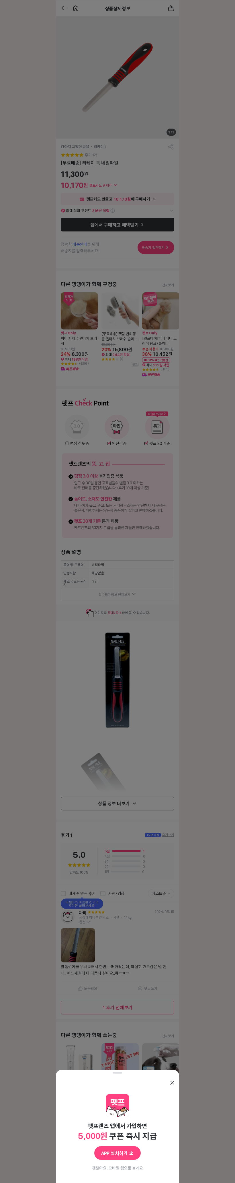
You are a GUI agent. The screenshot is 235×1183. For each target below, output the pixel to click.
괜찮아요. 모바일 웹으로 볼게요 (117, 1168)
